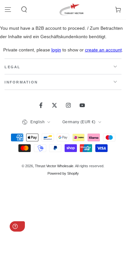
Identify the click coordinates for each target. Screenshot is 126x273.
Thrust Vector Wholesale (54, 166)
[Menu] (8, 9)
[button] (24, 9)
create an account (103, 49)
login (56, 49)
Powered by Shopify (63, 173)
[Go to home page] (71, 10)
